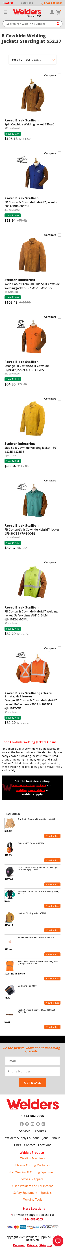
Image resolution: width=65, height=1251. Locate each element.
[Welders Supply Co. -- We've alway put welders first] (32, 1104)
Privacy (32, 1245)
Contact (29, 1145)
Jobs (45, 1138)
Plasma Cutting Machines (32, 1165)
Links (17, 1145)
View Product (52, 836)
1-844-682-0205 (32, 1116)
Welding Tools (32, 1199)
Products (39, 1131)
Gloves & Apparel (32, 1179)
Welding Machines (32, 1158)
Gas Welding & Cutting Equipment (32, 1172)
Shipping (45, 1245)
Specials (46, 1193)
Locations (44, 1145)
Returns (19, 1245)
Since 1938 (34, 16)
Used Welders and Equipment (32, 1186)
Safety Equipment (25, 1193)
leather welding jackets (29, 785)
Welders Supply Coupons (22, 1138)
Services (24, 1131)
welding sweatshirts (30, 790)
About (55, 1138)
